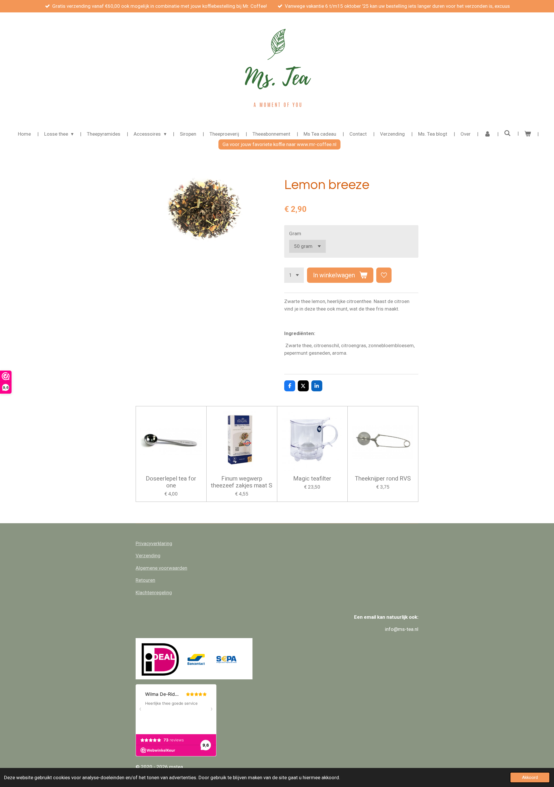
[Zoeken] (507, 133)
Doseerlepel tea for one (171, 482)
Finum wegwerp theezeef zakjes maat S (241, 482)
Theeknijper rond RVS (383, 478)
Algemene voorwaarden (161, 568)
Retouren (145, 580)
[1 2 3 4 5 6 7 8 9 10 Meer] (294, 275)
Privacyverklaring (154, 543)
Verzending (148, 555)
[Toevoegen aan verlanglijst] (384, 275)
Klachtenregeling (154, 592)
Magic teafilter (312, 478)
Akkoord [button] (530, 777)
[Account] (487, 134)
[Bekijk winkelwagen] (527, 134)
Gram (295, 233)
